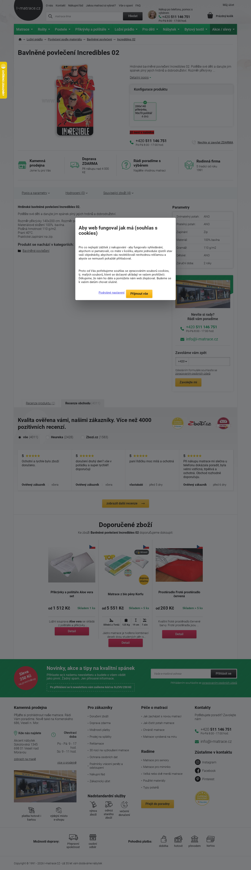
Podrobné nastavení (112, 292)
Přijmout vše (139, 294)
